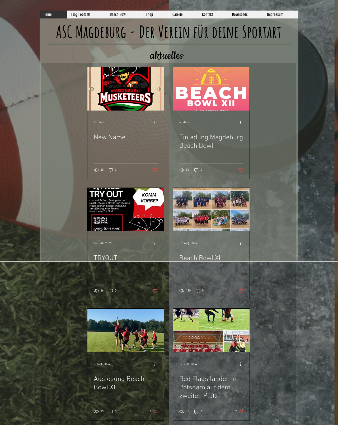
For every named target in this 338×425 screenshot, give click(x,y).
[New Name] (125, 89)
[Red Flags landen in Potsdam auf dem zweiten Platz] (211, 330)
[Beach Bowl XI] (211, 209)
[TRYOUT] (125, 209)
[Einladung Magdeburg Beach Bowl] (211, 89)
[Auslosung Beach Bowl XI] (125, 330)
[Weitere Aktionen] (157, 122)
